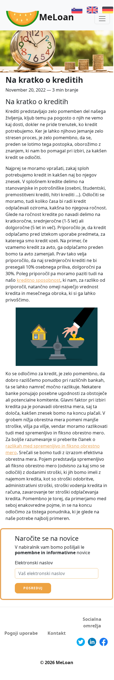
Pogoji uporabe (21, 633)
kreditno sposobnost (38, 280)
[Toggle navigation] (102, 18)
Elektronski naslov (34, 563)
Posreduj (33, 588)
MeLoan (56, 17)
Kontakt (57, 633)
